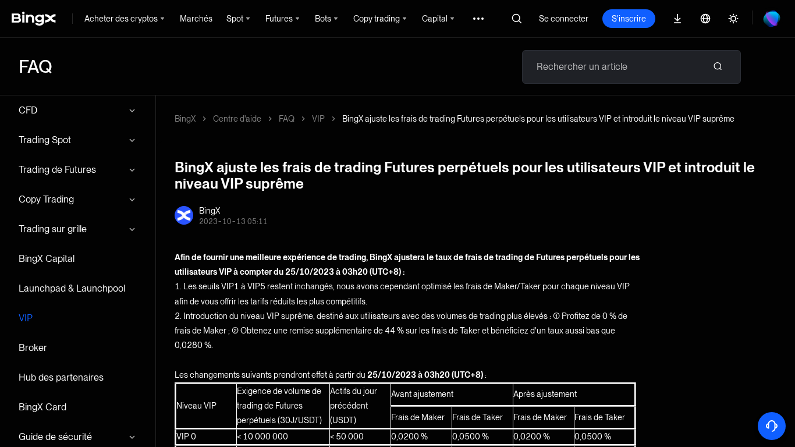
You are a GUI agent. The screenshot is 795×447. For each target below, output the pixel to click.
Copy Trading (46, 199)
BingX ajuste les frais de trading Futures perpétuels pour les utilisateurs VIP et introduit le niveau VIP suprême (538, 118)
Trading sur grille (53, 229)
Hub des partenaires (61, 377)
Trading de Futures (57, 169)
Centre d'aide (237, 118)
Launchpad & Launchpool (72, 288)
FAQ (286, 118)
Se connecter (563, 18)
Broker (33, 347)
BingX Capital (46, 258)
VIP (26, 318)
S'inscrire (629, 18)
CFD (28, 110)
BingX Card (42, 407)
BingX (185, 118)
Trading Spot (45, 140)
